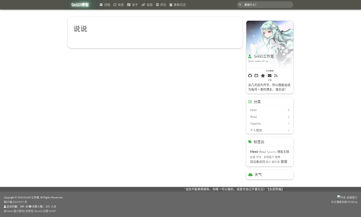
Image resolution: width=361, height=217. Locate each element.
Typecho (271, 152)
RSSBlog (352, 202)
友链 (149, 4)
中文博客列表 (339, 202)
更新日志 (179, 4)
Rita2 (262, 151)
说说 (120, 4)
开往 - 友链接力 (265, 157)
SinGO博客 (80, 5)
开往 (162, 4)
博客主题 (283, 151)
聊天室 (276, 162)
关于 (134, 4)
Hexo (254, 151)
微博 (277, 157)
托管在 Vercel (34, 211)
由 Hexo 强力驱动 (14, 211)
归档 (106, 4)
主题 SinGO (49, 211)
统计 (268, 162)
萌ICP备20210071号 (15, 202)
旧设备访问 (257, 161)
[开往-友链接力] (347, 197)
